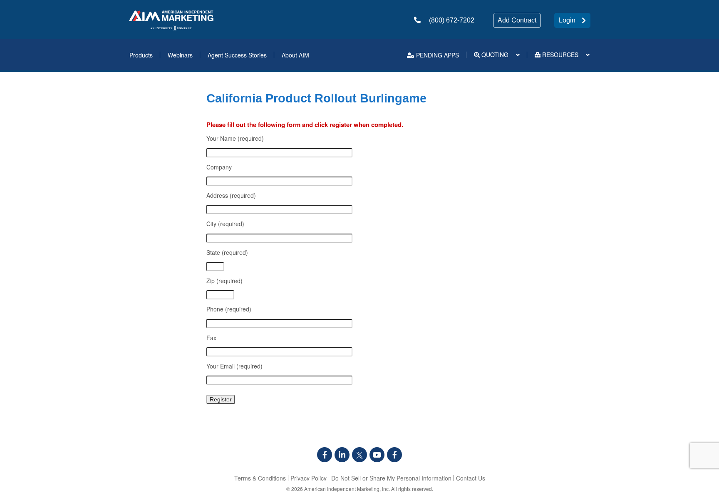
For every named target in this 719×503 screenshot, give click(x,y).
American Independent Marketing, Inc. (347, 488)
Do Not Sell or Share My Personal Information (391, 478)
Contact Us (470, 478)
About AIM (295, 55)
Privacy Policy (308, 478)
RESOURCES (559, 54)
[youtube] (376, 454)
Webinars (180, 55)
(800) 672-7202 (451, 20)
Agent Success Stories (237, 55)
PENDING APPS (436, 55)
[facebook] (324, 454)
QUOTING (494, 54)
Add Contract (517, 20)
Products (141, 55)
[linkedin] (342, 454)
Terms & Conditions (260, 478)
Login (567, 20)
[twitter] (359, 454)
